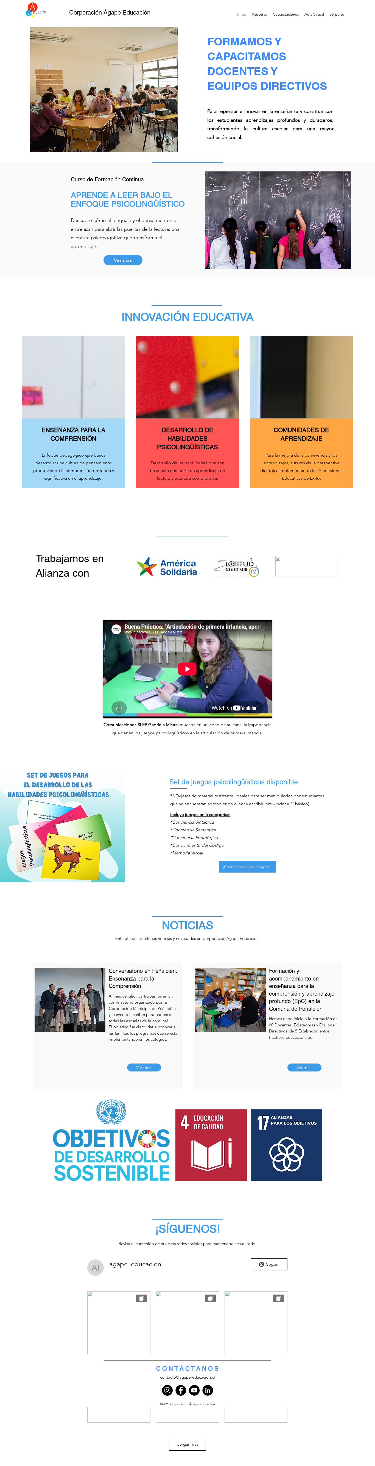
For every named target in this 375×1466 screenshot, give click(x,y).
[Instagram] (167, 1390)
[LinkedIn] (207, 1390)
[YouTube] (194, 1390)
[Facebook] (180, 1390)
